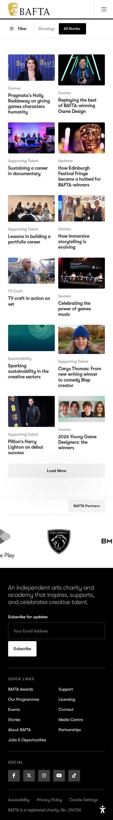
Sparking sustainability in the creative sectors (28, 335)
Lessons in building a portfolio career (29, 202)
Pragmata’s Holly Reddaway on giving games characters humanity (29, 68)
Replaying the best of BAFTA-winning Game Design (80, 64)
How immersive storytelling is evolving (81, 202)
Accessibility (19, 799)
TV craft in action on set (29, 264)
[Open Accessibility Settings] (102, 809)
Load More (56, 470)
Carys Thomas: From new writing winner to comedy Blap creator (80, 335)
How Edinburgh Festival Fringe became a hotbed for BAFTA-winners (79, 136)
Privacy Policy (49, 799)
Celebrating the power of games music (81, 264)
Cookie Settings (83, 799)
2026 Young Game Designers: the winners (81, 403)
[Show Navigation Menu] (103, 9)
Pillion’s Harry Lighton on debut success (30, 403)
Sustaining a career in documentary (30, 129)
